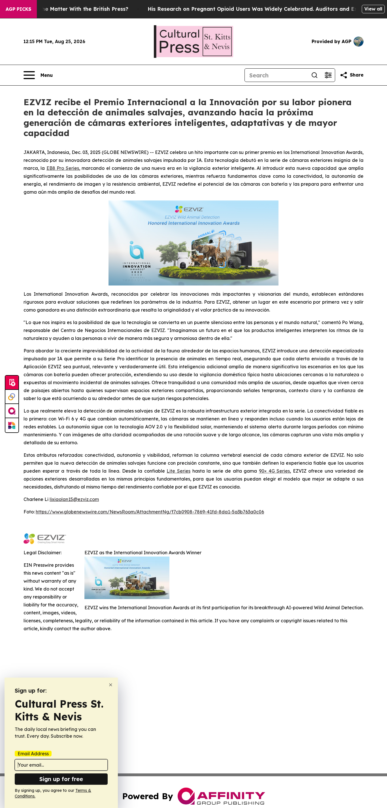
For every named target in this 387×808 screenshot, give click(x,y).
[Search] (314, 75)
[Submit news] (11, 383)
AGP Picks (18, 9)
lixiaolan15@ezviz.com (74, 499)
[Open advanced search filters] (328, 75)
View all (373, 9)
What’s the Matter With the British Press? (74, 9)
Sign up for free (61, 778)
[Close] (110, 685)
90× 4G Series (274, 471)
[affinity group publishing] (11, 411)
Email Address (33, 753)
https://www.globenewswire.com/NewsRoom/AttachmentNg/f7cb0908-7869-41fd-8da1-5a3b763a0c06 (150, 512)
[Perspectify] (11, 397)
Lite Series (178, 471)
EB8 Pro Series (62, 168)
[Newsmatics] (11, 425)
